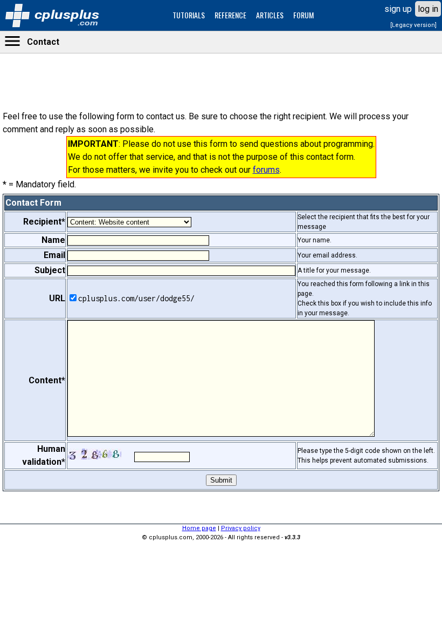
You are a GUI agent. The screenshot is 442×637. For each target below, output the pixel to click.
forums (266, 170)
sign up (398, 9)
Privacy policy (240, 528)
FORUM (303, 15)
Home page (199, 528)
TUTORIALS (188, 15)
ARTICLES (270, 15)
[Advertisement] (221, 337)
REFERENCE (230, 15)
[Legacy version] (413, 25)
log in (428, 9)
